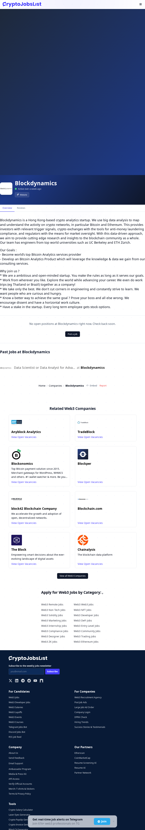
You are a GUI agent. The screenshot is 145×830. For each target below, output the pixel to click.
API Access (14, 778)
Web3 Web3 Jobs (84, 604)
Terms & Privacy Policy (20, 793)
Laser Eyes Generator (19, 814)
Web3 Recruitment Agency (88, 697)
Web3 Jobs (14, 697)
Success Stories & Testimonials (89, 727)
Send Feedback (16, 757)
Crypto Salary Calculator (21, 809)
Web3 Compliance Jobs (54, 631)
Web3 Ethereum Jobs (86, 641)
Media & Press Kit (17, 773)
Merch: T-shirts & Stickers (21, 788)
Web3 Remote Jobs (52, 604)
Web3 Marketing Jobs (53, 620)
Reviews (21, 207)
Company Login (82, 712)
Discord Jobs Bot (17, 731)
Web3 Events (15, 717)
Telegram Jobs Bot (18, 727)
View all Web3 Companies (73, 575)
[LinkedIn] (17, 681)
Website (23, 195)
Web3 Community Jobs (87, 631)
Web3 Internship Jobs (54, 625)
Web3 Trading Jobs (85, 636)
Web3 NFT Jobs (82, 610)
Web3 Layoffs (15, 712)
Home (42, 385)
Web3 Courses (16, 722)
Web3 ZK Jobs (49, 641)
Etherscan (79, 752)
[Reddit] (29, 681)
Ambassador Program (20, 769)
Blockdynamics (93, 368)
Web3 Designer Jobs (53, 636)
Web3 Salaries (16, 707)
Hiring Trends (81, 722)
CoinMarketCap (82, 757)
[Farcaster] (41, 681)
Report (103, 385)
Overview (7, 207)
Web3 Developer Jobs (86, 615)
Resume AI (79, 767)
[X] (10, 681)
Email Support (16, 763)
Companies (55, 385)
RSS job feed (15, 736)
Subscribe (52, 671)
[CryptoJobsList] (22, 4)
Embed (93, 385)
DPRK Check (80, 717)
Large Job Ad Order (84, 707)
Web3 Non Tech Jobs (53, 610)
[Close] (113, 821)
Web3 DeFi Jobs (83, 620)
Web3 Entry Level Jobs (87, 625)
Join (103, 821)
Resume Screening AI (85, 762)
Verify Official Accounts (20, 783)
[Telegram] (23, 681)
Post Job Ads (80, 702)
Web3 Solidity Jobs (52, 615)
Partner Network (82, 772)
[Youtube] (35, 681)
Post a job (72, 334)
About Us (13, 752)
